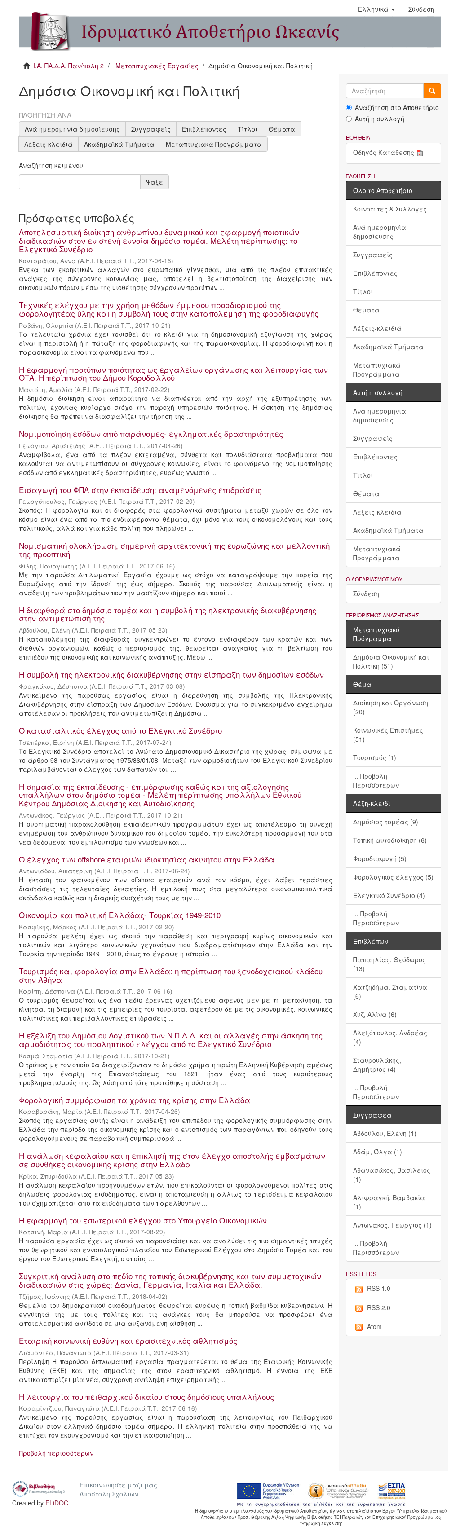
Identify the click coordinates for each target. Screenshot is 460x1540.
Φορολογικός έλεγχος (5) (393, 876)
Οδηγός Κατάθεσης (383, 152)
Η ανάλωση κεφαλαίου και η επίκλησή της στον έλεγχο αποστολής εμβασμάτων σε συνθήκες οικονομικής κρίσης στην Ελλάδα (172, 1160)
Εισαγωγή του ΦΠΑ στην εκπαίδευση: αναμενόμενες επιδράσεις (140, 489)
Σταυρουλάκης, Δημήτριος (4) (377, 1065)
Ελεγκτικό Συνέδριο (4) (389, 895)
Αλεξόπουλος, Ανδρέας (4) (390, 1037)
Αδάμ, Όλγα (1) (377, 1151)
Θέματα (282, 128)
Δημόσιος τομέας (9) (385, 821)
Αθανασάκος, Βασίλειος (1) (391, 1175)
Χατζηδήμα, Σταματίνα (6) (390, 991)
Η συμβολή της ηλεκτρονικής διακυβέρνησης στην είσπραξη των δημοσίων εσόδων (171, 674)
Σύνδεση (366, 593)
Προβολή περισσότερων (56, 1452)
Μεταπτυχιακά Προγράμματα (214, 144)
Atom (374, 1326)
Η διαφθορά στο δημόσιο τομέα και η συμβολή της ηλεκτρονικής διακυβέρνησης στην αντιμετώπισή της (167, 614)
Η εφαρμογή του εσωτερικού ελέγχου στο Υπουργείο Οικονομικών (143, 1220)
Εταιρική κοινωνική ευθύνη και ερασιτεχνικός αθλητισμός (128, 1340)
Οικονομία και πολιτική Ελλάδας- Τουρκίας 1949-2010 (120, 914)
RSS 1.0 (378, 1288)
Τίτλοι (247, 128)
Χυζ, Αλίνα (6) (375, 1014)
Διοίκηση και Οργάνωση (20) (390, 707)
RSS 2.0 (378, 1307)
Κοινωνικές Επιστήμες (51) (388, 735)
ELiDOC (56, 1502)
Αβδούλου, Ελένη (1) (384, 1133)
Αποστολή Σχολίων (109, 1493)
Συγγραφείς (151, 128)
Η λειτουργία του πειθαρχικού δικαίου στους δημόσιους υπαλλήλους (146, 1396)
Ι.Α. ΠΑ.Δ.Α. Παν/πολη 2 (68, 65)
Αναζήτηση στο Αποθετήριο (397, 107)
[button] (376, 9)
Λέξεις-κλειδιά (48, 144)
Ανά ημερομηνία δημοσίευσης (72, 128)
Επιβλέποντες (204, 128)
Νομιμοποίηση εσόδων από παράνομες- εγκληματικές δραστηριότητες (151, 433)
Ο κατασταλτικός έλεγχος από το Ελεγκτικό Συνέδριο (120, 730)
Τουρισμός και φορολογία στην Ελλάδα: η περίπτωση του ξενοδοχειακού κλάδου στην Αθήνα (171, 975)
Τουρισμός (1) (374, 757)
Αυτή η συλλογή (379, 118)
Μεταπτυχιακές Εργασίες (157, 65)
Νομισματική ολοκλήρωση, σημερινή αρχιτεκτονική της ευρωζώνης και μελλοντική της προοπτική (174, 549)
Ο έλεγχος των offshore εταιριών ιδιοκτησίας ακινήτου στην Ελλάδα (146, 859)
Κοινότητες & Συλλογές (390, 208)
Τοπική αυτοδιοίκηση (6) (390, 840)
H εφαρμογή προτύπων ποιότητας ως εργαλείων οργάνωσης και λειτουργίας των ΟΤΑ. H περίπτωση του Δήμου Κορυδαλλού (173, 373)
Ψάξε (154, 181)
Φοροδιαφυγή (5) (380, 858)
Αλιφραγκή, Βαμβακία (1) (389, 1202)
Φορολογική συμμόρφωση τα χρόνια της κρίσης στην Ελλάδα (134, 1099)
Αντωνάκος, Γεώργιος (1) (392, 1224)
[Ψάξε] (432, 90)
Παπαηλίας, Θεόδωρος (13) (389, 964)
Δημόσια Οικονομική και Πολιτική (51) (391, 661)
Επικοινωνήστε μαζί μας (118, 1484)
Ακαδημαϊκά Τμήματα (119, 144)
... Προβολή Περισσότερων (376, 780)
